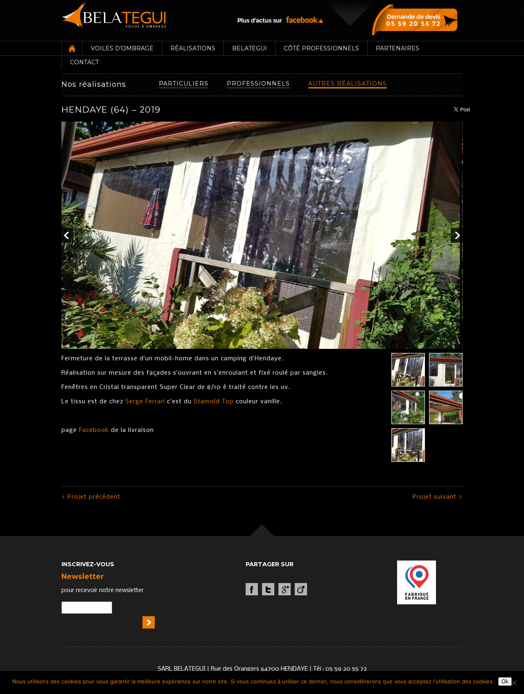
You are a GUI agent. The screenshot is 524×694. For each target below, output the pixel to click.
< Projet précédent (90, 497)
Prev (67, 235)
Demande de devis (416, 19)
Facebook (93, 430)
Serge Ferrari (145, 401)
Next (457, 235)
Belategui (249, 48)
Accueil (71, 48)
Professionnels (258, 83)
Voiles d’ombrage (122, 48)
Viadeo (301, 589)
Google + (284, 589)
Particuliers (183, 83)
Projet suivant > (438, 497)
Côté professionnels (321, 48)
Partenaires (397, 48)
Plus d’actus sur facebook (280, 19)
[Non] (514, 682)
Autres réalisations (347, 83)
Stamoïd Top (213, 401)
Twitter (268, 589)
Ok (504, 681)
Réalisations (192, 48)
